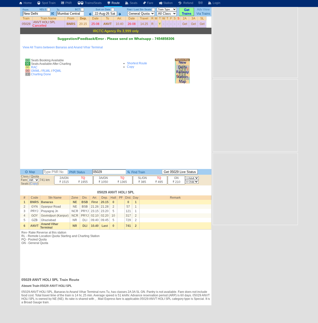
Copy (130, 67)
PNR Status (77, 172)
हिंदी (200, 3)
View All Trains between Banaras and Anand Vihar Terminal (63, 47)
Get (184, 24)
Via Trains (203, 13)
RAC (34, 67)
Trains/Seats (93, 3)
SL (202, 18)
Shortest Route (137, 63)
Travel (144, 18)
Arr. (119, 18)
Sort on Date (103, 9)
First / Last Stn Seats (139, 9)
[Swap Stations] (52, 13)
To (58, 9)
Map (31, 172)
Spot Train (48, 3)
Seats (133, 3)
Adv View (203, 9)
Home (27, 3)
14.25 (144, 24)
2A (185, 18)
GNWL (35, 71)
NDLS (43, 9)
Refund (187, 3)
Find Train (138, 172)
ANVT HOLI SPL (44, 22)
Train (26, 18)
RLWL (46, 71)
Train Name (48, 18)
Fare (149, 3)
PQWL (57, 71)
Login (216, 3)
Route (115, 3)
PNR (68, 3)
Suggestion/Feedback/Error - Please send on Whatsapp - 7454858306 (115, 39)
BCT (78, 9)
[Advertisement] (115, 259)
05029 (26, 24)
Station (167, 3)
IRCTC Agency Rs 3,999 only (116, 31)
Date (95, 18)
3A (193, 18)
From (25, 9)
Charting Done (41, 74)
